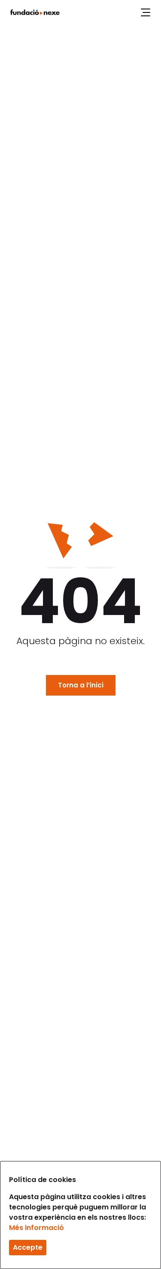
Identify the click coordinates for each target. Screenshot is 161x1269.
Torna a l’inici (80, 685)
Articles (109, 10)
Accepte (28, 1247)
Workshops (69, 10)
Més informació (36, 1228)
